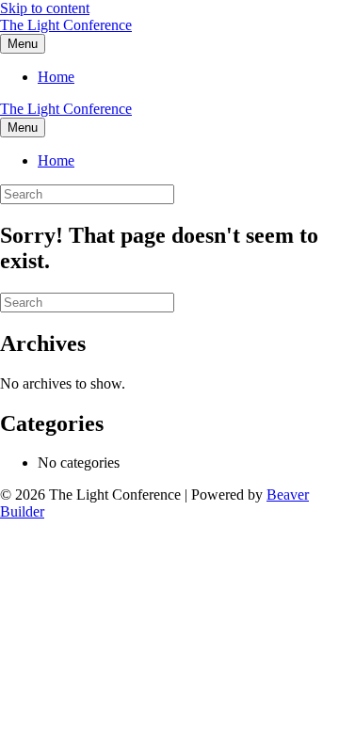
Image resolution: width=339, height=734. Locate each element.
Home (56, 77)
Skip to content (44, 8)
